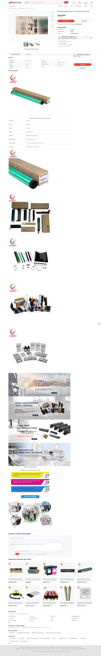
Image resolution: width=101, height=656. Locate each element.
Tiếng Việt (77, 648)
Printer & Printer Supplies (21, 8)
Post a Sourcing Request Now (41, 554)
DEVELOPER (52, 616)
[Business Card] (90, 59)
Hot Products (22, 647)
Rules (92, 6)
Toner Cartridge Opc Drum (73, 638)
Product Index (71, 647)
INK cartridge (74, 620)
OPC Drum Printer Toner (13, 641)
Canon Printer (21, 638)
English (23, 648)
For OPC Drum (11, 618)
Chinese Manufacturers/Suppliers (36, 647)
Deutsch (48, 648)
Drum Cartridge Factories (45, 638)
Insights (80, 647)
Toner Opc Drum (83, 638)
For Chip (52, 618)
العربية (57, 648)
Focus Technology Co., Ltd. (43, 651)
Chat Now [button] (85, 21)
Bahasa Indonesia (83, 648)
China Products (27, 647)
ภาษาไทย (69, 648)
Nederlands (53, 648)
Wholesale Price (52, 647)
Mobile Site (76, 647)
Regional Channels (64, 647)
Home (9, 8)
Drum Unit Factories (13, 638)
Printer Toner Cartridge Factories (32, 638)
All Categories (12, 6)
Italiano (44, 648)
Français (35, 648)
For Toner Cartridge (11, 616)
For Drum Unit (31, 616)
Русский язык (40, 648)
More (9, 643)
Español (27, 648)
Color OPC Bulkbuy (23, 641)
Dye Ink (51, 620)
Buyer (66, 6)
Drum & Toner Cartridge (30, 8)
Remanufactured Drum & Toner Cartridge (53, 632)
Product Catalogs (25, 613)
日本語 (63, 648)
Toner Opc (54, 638)
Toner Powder (11, 632)
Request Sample (78, 24)
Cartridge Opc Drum (62, 638)
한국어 (60, 648)
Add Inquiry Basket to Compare (32, 49)
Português (31, 648)
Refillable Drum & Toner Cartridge (37, 632)
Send (17, 553)
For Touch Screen (75, 618)
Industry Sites (58, 647)
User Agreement (57, 651)
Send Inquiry (66, 21)
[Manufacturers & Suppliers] (14, 2)
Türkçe (73, 648)
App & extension (78, 6)
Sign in (91, 3)
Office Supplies (14, 8)
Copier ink (31, 620)
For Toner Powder (32, 618)
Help (72, 6)
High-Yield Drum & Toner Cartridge (23, 632)
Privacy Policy (68, 651)
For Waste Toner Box (12, 620)
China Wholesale (45, 647)
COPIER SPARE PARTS (76, 616)
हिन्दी (66, 648)
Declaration (62, 651)
